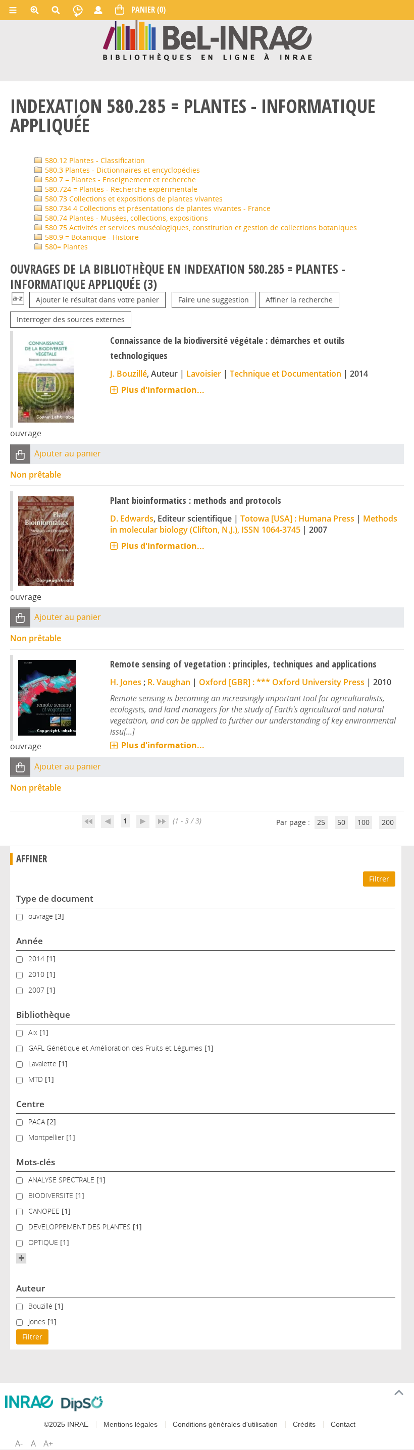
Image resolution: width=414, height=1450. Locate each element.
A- (19, 1443)
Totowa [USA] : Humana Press (297, 518)
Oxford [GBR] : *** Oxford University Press (282, 682)
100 (363, 822)
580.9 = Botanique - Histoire (91, 237)
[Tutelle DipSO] (82, 1403)
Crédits (304, 1424)
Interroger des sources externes (71, 319)
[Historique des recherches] (78, 10)
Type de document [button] (54, 898)
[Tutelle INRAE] (29, 1401)
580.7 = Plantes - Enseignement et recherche (119, 179)
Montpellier (47, 1137)
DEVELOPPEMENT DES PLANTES (80, 1226)
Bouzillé (41, 1306)
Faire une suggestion (213, 299)
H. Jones (125, 682)
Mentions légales (131, 1424)
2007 (37, 990)
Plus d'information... (162, 389)
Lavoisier (203, 373)
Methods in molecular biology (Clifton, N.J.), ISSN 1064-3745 (253, 524)
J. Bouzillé (128, 373)
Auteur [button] (30, 1288)
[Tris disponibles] (18, 299)
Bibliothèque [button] (43, 1014)
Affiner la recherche (299, 299)
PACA (37, 1121)
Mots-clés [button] (35, 1162)
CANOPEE (45, 1211)
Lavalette (43, 1063)
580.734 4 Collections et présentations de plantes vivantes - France (157, 208)
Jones (37, 1321)
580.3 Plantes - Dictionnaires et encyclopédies (121, 170)
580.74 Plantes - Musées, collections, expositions (125, 218)
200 (388, 822)
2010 (37, 974)
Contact (343, 1424)
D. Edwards (131, 518)
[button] (20, 454)
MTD (36, 1079)
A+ (48, 1443)
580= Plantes (65, 246)
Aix (33, 1032)
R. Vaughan (168, 682)
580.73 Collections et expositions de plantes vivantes (133, 198)
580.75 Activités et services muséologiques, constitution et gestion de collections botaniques (200, 227)
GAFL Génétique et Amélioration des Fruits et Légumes (116, 1048)
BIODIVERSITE (51, 1195)
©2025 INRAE (66, 1424)
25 (321, 822)
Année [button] (29, 941)
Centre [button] (30, 1104)
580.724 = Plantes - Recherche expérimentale (120, 189)
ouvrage (41, 916)
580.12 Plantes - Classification (94, 160)
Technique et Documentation (285, 373)
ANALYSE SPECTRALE (62, 1179)
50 (341, 822)
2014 (37, 958)
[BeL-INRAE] (207, 39)
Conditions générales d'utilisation (225, 1424)
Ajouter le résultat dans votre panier (97, 299)
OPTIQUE (44, 1242)
